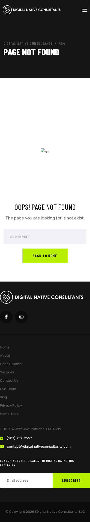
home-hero (9, 413)
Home (4, 347)
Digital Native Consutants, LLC (60, 511)
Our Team (8, 388)
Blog (3, 397)
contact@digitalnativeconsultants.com (39, 446)
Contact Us (9, 380)
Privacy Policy (11, 405)
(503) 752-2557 (19, 438)
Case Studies (11, 363)
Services (7, 372)
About (5, 355)
